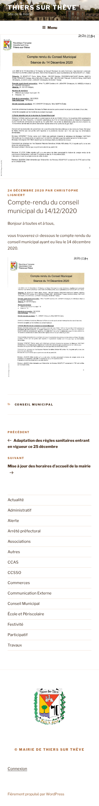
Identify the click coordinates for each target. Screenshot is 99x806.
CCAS (13, 562)
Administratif (19, 510)
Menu (52, 27)
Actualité (16, 500)
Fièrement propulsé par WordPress (36, 794)
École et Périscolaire (26, 614)
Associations (19, 541)
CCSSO (14, 572)
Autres (14, 552)
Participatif (18, 635)
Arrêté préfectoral (24, 531)
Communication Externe (30, 593)
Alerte (13, 520)
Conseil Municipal (34, 404)
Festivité (15, 624)
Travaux (15, 645)
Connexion (17, 768)
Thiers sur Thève (42, 7)
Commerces (19, 583)
